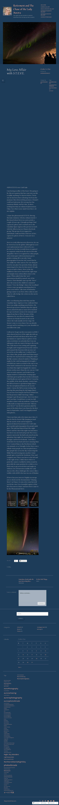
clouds (5, 719)
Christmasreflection (7, 716)
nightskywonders (9, 757)
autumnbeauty (6, 703)
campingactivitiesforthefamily (9, 705)
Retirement (7, 771)
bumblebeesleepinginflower (9, 704)
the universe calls (7, 786)
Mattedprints (6, 745)
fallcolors (5, 725)
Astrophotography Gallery (46, 11)
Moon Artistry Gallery (47, 9)
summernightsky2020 (8, 782)
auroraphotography (13, 698)
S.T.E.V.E (51, 90)
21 (18, 658)
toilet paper (6, 787)
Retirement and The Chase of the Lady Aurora (23, 9)
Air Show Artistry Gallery (46, 14)
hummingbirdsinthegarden (9, 737)
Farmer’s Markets (7, 727)
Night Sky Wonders (11, 754)
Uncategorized (44, 82)
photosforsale (53, 88)
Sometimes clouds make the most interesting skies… (26, 581)
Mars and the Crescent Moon (9, 744)
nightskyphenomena (53, 85)
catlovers (5, 708)
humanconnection (7, 736)
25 (36, 658)
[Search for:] (32, 614)
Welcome (43, 5)
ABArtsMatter (6, 686)
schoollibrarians (8, 776)
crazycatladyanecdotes (8, 724)
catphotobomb (6, 709)
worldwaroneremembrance (8, 790)
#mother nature (6, 681)
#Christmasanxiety (7, 680)
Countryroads (6, 721)
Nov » (19, 667)
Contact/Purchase (46, 17)
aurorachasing (52, 82)
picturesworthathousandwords (9, 767)
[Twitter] (40, 801)
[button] (12, 499)
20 (45, 654)
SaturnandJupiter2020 (8, 775)
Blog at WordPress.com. (10, 801)
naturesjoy (6, 750)
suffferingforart (6, 781)
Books (18, 629)
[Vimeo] (51, 801)
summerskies (6, 783)
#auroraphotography (23, 678)
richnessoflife (6, 772)
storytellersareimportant (8, 779)
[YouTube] (48, 801)
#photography (7, 683)
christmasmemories (7, 713)
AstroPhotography (11, 689)
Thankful (5, 785)
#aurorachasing (21, 676)
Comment (41, 603)
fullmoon (5, 728)
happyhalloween (7, 733)
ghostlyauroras (6, 731)
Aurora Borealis (6, 690)
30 (27, 662)
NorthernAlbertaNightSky (15, 762)
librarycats (6, 741)
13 (45, 651)
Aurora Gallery (45, 7)
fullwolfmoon (6, 729)
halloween (5, 732)
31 (32, 662)
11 (36, 651)
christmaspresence (7, 715)
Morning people (6, 746)
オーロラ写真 (9, 792)
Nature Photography (7, 749)
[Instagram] (43, 801)
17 (32, 654)
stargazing (6, 778)
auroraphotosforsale (12, 701)
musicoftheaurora (7, 748)
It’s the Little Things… (42, 580)
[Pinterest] (46, 801)
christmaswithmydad (8, 717)
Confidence (6, 720)
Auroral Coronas (6, 695)
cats (4, 711)
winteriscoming (6, 789)
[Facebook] (54, 801)
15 (23, 654)
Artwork (19, 627)
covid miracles (6, 723)
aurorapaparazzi (45, 73)
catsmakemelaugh (7, 712)
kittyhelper (6, 740)
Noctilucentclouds (9, 759)
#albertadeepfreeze (20, 674)
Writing (39, 629)
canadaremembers (7, 707)
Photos (19, 631)
